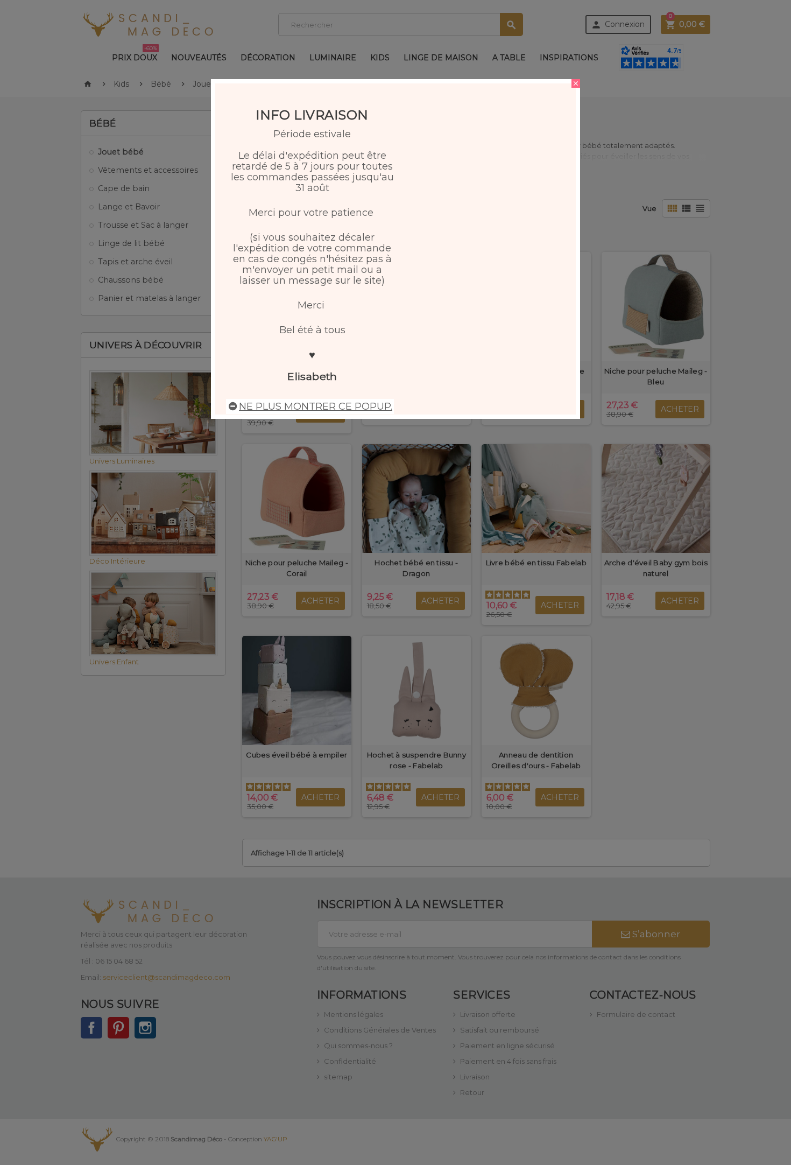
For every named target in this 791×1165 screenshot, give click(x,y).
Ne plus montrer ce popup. (315, 406)
